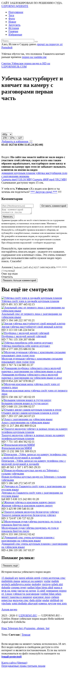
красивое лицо (41, 597)
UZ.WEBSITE (14, 6)
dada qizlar (35, 600)
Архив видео (9, 609)
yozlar (47, 581)
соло (64, 173)
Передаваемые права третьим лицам (23, 665)
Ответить (7, 276)
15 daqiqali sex (9, 577)
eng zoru (62, 603)
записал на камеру (32, 581)
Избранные (15, 34)
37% (12, 138)
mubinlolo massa (10, 581)
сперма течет (19, 587)
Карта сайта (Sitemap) (14, 662)
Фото (11, 18)
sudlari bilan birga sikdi (40, 587)
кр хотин (30, 590)
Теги (11, 15)
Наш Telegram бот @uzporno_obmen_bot (25, 628)
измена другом (47, 603)
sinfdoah (54, 600)
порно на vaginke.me (34, 57)
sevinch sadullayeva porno (16, 584)
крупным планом (24, 173)
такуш (21, 590)
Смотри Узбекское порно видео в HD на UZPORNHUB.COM (25, 65)
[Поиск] (36, 41)
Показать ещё (10, 565)
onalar (45, 600)
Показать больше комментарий (19, 280)
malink (55, 581)
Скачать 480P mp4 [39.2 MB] (50, 179)
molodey (36, 584)
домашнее (7, 173)
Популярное (15, 12)
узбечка (40, 173)
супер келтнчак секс (53, 577)
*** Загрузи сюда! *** (43, 191)
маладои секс (21, 600)
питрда (46, 584)
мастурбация (53, 173)
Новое (12, 21)
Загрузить (14, 24)
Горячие (13, 31)
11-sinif (41, 590)
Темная (26, 634)
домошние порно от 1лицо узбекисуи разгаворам (34, 592)
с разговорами (10, 176)
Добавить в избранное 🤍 (17, 141)
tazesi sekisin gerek (29, 577)
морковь (24, 176)
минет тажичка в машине (16, 597)
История (13, 28)
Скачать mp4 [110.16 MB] (17, 179)
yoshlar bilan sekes (50, 593)
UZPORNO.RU (28, 615)
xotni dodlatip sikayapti (25, 603)
